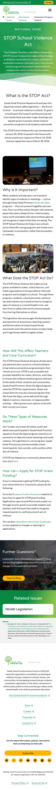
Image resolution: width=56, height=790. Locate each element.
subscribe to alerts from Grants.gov (33, 521)
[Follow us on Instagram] (21, 760)
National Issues (10, 18)
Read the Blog (14, 578)
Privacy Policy (19, 782)
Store (27, 705)
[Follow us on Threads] (42, 760)
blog (12, 562)
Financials (27, 717)
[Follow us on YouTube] (28, 760)
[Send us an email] (49, 760)
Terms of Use (38, 782)
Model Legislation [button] (19, 609)
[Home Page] (3, 18)
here (15, 461)
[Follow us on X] (14, 760)
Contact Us (27, 723)
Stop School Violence (24, 18)
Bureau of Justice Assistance (26, 494)
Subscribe (28, 753)
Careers (27, 711)
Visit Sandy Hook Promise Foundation (15, 2)
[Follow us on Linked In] (35, 760)
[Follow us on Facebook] (7, 760)
